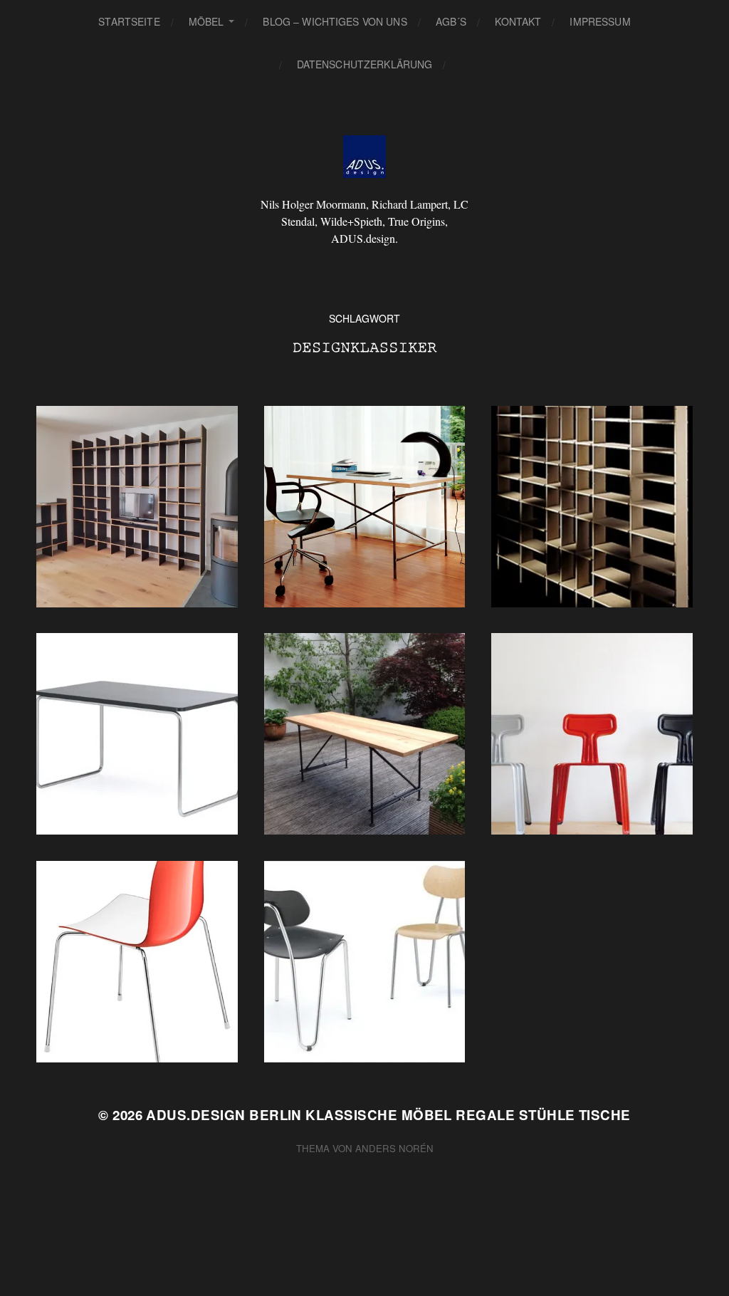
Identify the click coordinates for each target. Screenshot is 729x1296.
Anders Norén (394, 1148)
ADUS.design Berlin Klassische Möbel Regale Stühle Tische (388, 1114)
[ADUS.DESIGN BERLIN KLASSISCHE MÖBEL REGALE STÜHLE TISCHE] (365, 156)
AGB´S (451, 21)
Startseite (128, 21)
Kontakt (518, 21)
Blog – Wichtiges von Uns (335, 21)
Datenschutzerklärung (365, 64)
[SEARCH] (468, 64)
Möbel (206, 21)
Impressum (600, 21)
